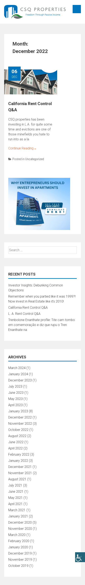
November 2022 (20, 424)
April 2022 (15, 448)
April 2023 (15, 405)
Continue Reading (22, 148)
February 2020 (18, 541)
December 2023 (20, 380)
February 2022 (18, 454)
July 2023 (15, 386)
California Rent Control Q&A (28, 307)
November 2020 (20, 529)
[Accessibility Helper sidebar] (80, 557)
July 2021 (15, 485)
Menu (77, 9)
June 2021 (16, 492)
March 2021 (17, 510)
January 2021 (18, 516)
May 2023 (15, 399)
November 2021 (20, 473)
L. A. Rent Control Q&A (24, 314)
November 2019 (20, 560)
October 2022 (18, 430)
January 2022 (18, 461)
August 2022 (17, 436)
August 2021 (17, 479)
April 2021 (15, 504)
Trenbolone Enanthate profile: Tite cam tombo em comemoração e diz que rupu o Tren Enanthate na (41, 325)
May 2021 (15, 498)
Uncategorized (34, 159)
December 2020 (20, 522)
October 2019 (18, 566)
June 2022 (16, 442)
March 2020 (17, 535)
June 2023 (16, 393)
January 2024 (18, 374)
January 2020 (18, 547)
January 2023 (18, 411)
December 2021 (20, 467)
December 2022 (20, 417)
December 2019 (20, 553)
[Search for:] (42, 250)
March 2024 (17, 368)
